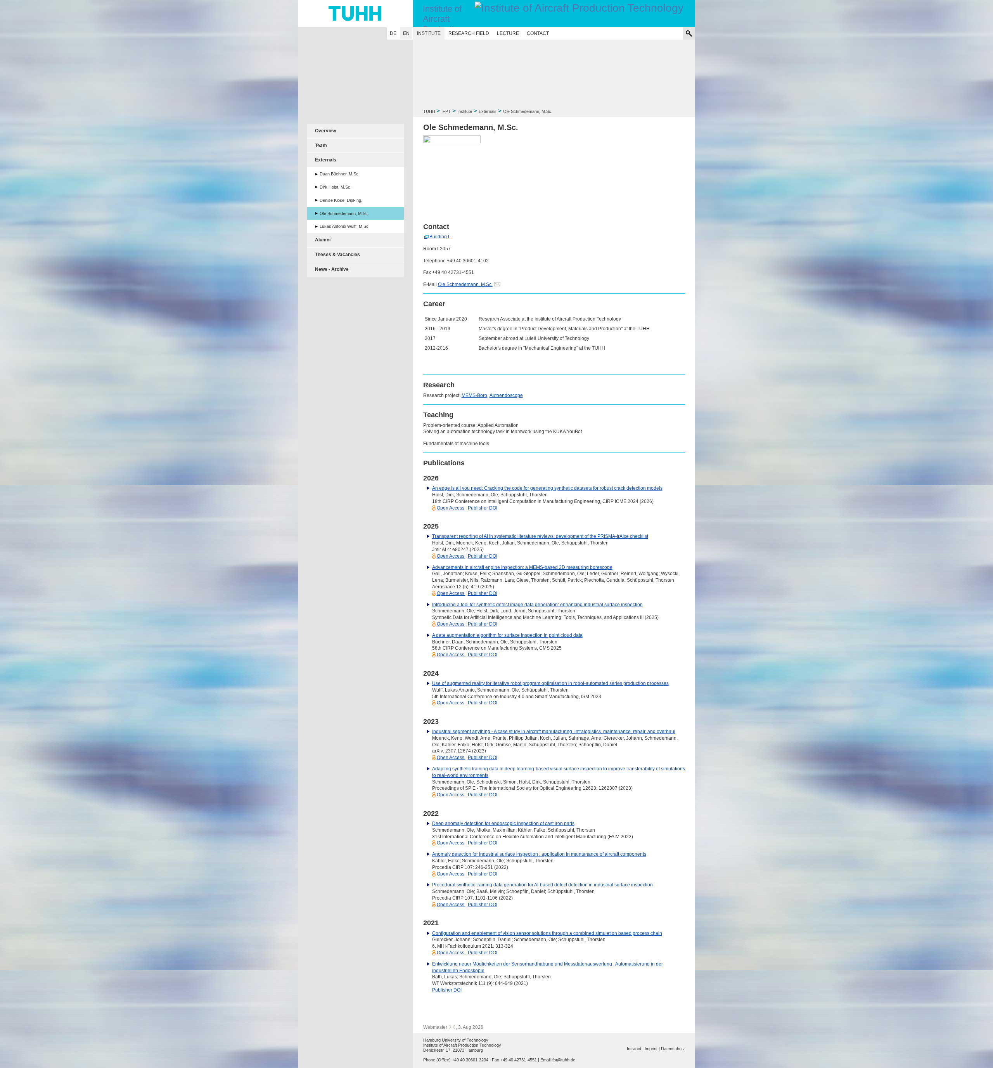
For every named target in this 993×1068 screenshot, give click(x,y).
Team (321, 145)
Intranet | (635, 1048)
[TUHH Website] (355, 13)
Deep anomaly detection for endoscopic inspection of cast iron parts (503, 823)
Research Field (468, 33)
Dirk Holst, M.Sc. (335, 187)
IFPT (446, 111)
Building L (440, 236)
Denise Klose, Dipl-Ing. (341, 200)
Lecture (508, 33)
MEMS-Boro (474, 395)
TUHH (429, 111)
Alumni (322, 240)
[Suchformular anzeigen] (689, 33)
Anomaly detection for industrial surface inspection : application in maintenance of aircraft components (539, 854)
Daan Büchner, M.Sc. (340, 174)
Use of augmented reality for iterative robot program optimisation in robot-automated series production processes (550, 683)
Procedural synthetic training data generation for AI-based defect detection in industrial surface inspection (542, 885)
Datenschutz (673, 1048)
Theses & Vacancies (337, 254)
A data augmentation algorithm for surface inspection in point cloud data (507, 635)
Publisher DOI (482, 508)
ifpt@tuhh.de (563, 1060)
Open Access (451, 508)
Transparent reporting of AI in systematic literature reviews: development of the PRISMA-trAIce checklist (540, 536)
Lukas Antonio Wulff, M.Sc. (345, 226)
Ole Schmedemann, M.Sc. (465, 284)
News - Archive (332, 269)
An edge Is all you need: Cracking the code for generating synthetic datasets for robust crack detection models (547, 488)
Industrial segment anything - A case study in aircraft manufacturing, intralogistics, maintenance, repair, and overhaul (553, 731)
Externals (487, 111)
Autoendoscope (506, 395)
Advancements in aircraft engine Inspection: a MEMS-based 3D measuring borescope (522, 567)
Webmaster (435, 1027)
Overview (325, 131)
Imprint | (652, 1048)
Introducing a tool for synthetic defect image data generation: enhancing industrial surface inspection (537, 604)
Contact (538, 33)
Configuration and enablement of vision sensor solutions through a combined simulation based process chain (547, 933)
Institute (429, 33)
